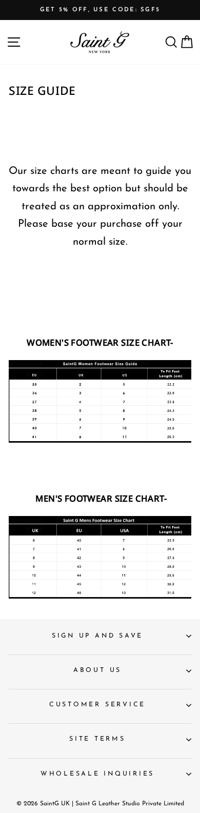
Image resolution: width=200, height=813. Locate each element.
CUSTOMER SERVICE (97, 705)
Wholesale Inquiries (97, 774)
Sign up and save (97, 636)
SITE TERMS (97, 739)
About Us (97, 670)
